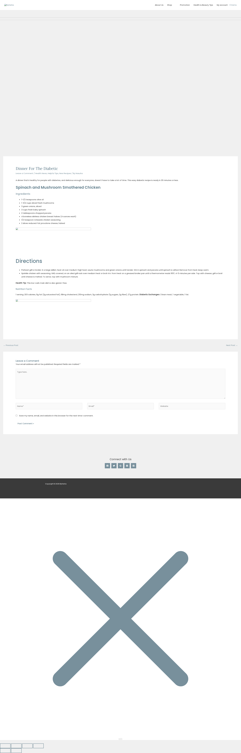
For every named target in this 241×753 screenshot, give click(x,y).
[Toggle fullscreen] (16, 745)
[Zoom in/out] (5, 745)
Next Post (232, 345)
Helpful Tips (53, 173)
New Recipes (65, 173)
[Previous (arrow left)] (5, 750)
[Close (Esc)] (38, 745)
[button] (1, 741)
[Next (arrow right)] (16, 750)
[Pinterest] (133, 465)
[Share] (27, 745)
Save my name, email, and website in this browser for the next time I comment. (56, 415)
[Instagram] (127, 465)
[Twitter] (114, 465)
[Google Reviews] (120, 465)
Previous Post (10, 345)
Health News (41, 173)
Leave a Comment (24, 173)
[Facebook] (107, 465)
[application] (173, 5)
